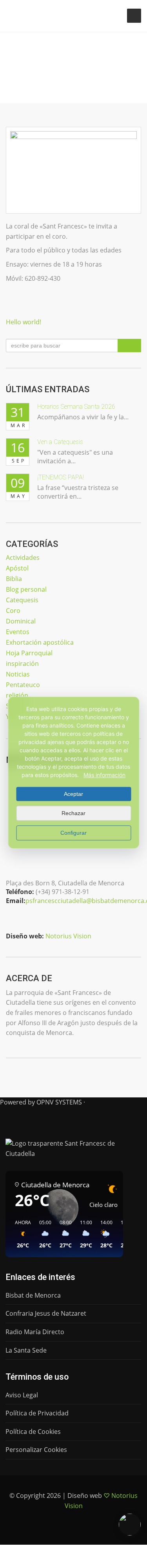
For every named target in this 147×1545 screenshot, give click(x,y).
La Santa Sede (26, 1350)
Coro (13, 610)
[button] (20, 1234)
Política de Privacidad (37, 1413)
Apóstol (17, 568)
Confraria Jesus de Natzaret (45, 1313)
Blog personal (26, 589)
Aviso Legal (21, 1395)
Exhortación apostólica (40, 642)
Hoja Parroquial (29, 653)
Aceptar (73, 794)
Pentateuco (23, 684)
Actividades (23, 557)
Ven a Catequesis (60, 442)
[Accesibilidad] (130, 1525)
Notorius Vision (68, 936)
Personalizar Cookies (36, 1449)
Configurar (73, 833)
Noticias (18, 674)
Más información (104, 775)
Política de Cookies (33, 1431)
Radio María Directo (34, 1331)
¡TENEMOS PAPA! (60, 477)
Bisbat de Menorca (33, 1295)
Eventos (17, 631)
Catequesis (22, 600)
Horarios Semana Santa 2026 (76, 406)
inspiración (22, 663)
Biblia (14, 578)
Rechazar (73, 813)
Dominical (21, 621)
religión (17, 695)
